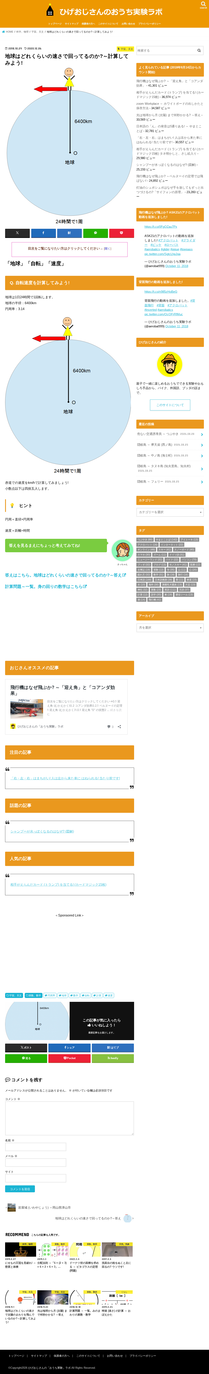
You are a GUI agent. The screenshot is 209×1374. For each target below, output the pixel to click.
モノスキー (178, 564)
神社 (143, 589)
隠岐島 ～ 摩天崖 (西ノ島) (162, 444)
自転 (87, 995)
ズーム (159, 554)
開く (107, 248)
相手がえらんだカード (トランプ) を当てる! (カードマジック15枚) (58, 884)
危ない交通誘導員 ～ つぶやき (165, 434)
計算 (98, 995)
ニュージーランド (150, 559)
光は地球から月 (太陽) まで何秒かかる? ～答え (168, 115)
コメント (12, 1099)
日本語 (144, 579)
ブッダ (144, 564)
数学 (75, 995)
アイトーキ (189, 539)
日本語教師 (163, 579)
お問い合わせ (128, 23)
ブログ (159, 564)
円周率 (51, 995)
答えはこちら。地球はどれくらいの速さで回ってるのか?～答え (63, 575)
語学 (156, 594)
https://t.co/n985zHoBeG (161, 291)
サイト (9, 1171)
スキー (164, 549)
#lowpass (186, 249)
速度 (110, 995)
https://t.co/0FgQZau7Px (161, 226)
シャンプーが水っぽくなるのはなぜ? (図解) (42, 831)
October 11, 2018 (176, 266)
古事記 (144, 569)
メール (11, 1156)
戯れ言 (144, 574)
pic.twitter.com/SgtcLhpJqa (162, 254)
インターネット (172, 544)
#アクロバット (168, 240)
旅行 (183, 574)
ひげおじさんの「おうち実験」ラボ (49, 1367)
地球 (64, 995)
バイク (172, 559)
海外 (154, 584)
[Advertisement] (69, 623)
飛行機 (155, 599)
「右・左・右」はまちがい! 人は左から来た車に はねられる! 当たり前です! (65, 778)
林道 (192, 579)
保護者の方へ (88, 23)
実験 (158, 569)
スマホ (144, 554)
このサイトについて (108, 23)
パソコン (189, 559)
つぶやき (145, 539)
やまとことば (166, 539)
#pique (174, 249)
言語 (184, 589)
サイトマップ (71, 23)
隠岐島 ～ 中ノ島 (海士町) (162, 455)
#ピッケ (156, 244)
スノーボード (184, 549)
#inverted (151, 309)
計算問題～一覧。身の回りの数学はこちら (44, 586)
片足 (190, 584)
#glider (165, 249)
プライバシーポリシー (149, 23)
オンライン (146, 549)
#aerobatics (152, 249)
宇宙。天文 (15, 995)
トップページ (55, 23)
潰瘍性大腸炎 (172, 584)
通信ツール (184, 594)
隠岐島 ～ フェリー (158, 481)
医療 (195, 564)
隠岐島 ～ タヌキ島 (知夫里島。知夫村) (164, 468)
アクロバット (147, 544)
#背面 (161, 305)
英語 (170, 589)
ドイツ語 (176, 554)
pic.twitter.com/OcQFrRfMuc (164, 314)
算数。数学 (35, 995)
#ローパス (171, 244)
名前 (9, 1140)
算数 (156, 589)
